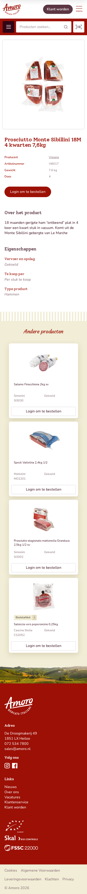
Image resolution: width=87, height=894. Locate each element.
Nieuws (10, 786)
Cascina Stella (23, 630)
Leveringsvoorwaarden (22, 879)
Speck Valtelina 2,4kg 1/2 (31, 463)
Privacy (68, 879)
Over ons (11, 792)
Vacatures (12, 797)
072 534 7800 (16, 743)
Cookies (10, 870)
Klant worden (15, 807)
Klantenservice (16, 802)
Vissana (54, 157)
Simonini (19, 396)
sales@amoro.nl (17, 748)
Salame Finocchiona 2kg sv (31, 384)
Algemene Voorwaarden (40, 870)
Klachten (52, 879)
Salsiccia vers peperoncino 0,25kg (36, 624)
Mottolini (19, 474)
